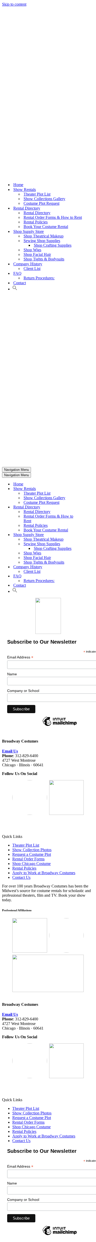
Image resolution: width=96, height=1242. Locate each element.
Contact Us (21, 877)
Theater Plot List (37, 194)
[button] (14, 289)
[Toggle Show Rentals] (91, 489)
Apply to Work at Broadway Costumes (43, 873)
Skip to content (14, 4)
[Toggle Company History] (91, 567)
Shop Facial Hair (37, 254)
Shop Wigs (32, 250)
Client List (32, 268)
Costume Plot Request (41, 203)
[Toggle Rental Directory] (91, 507)
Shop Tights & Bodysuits (44, 259)
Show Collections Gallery (44, 199)
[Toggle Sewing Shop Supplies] (91, 544)
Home (18, 185)
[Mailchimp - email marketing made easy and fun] (59, 726)
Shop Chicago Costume (31, 863)
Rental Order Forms (28, 859)
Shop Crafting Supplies (52, 245)
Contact (19, 283)
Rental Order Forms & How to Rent (53, 217)
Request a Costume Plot (31, 854)
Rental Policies (36, 222)
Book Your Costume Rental (46, 226)
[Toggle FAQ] (91, 576)
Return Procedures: (39, 278)
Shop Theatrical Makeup (43, 236)
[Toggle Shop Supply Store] (91, 535)
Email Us (10, 751)
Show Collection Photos (31, 850)
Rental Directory (37, 213)
